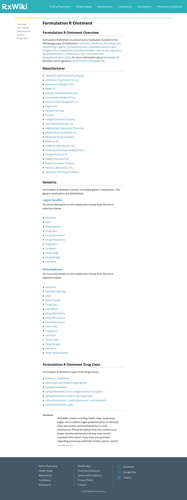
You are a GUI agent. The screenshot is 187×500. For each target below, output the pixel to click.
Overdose (51, 261)
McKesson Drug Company (60, 137)
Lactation (51, 248)
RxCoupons (144, 6)
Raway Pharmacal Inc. (57, 158)
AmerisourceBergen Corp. (60, 84)
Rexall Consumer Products (60, 163)
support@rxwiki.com (65, 445)
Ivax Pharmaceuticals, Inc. (60, 123)
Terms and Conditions (90, 475)
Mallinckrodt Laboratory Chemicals (65, 128)
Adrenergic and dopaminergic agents (66, 382)
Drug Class (51, 231)
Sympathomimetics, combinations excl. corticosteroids (73, 54)
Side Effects (52, 309)
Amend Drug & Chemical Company (65, 75)
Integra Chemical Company (60, 119)
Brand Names (53, 226)
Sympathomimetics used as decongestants (97, 50)
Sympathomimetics (78, 47)
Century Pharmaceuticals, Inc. (62, 93)
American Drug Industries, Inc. (62, 80)
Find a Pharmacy (60, 6)
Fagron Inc (51, 106)
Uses (48, 222)
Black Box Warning (56, 291)
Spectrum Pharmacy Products (62, 172)
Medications (105, 6)
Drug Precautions (55, 239)
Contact (82, 484)
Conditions (125, 6)
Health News (84, 6)
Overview (51, 217)
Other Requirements (57, 352)
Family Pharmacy (55, 110)
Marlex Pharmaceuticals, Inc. (61, 132)
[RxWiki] (14, 6)
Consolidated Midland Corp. (61, 97)
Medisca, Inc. (53, 141)
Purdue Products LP (57, 154)
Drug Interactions (55, 235)
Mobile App (84, 466)
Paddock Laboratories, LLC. (60, 145)
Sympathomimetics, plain (57, 57)
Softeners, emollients (91, 43)
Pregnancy (51, 244)
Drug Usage (52, 252)
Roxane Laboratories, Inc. (59, 167)
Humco (50, 115)
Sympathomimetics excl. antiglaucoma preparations (74, 391)
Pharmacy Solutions (169, 6)
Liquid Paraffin (79, 61)
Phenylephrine (97, 61)
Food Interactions (55, 322)
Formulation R (111, 57)
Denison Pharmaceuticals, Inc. (62, 101)
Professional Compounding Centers (65, 150)
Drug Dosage (53, 257)
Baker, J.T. (51, 88)
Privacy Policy (85, 480)
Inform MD (51, 326)
